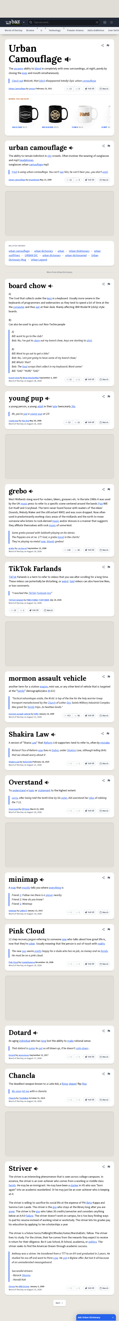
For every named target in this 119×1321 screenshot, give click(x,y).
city (49, 156)
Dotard (12, 1055)
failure (29, 1216)
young (33, 414)
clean (37, 340)
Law (34, 743)
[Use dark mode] (111, 22)
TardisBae (23, 1098)
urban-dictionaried (76, 255)
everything (55, 888)
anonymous (23, 1055)
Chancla (12, 1098)
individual (24, 1041)
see (62, 172)
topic (31, 790)
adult (40, 406)
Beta (89, 1203)
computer (18, 307)
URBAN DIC (31, 255)
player (49, 895)
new (64, 939)
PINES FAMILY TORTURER (37, 600)
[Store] (105, 22)
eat (38, 307)
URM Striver (23, 1286)
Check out (17, 81)
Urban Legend (39, 260)
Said (72, 581)
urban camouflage (17, 179)
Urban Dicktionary (79, 251)
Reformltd (27, 761)
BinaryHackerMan (31, 377)
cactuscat (22, 548)
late (55, 406)
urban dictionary (43, 251)
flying (65, 1084)
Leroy (15, 798)
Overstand (14, 809)
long (43, 1041)
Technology (55, 30)
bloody (51, 541)
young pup (13, 420)
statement (44, 790)
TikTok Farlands (16, 600)
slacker (74, 1185)
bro (49, 593)
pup (40, 414)
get (40, 1048)
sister (64, 798)
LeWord (23, 910)
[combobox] (63, 22)
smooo (32, 88)
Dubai (55, 750)
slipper (72, 1084)
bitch (42, 81)
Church (52, 703)
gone (12, 1211)
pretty (38, 951)
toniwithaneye (28, 962)
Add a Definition (96, 30)
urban (61, 251)
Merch (105, 88)
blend (38, 69)
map (13, 888)
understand (19, 790)
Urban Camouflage (17, 88)
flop (84, 1084)
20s (73, 406)
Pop (100, 504)
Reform (48, 743)
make (70, 1041)
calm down (82, 1048)
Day (69, 703)
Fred (14, 172)
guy (24, 951)
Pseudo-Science (75, 30)
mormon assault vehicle (20, 714)
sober (32, 944)
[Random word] (97, 22)
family (20, 691)
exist (105, 172)
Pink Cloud (13, 962)
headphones (26, 160)
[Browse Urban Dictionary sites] (15, 22)
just (25, 414)
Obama (26, 1275)
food (24, 367)
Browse (30, 30)
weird (65, 581)
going (32, 1048)
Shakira (71, 750)
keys (49, 298)
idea (91, 798)
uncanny (18, 69)
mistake (105, 743)
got (65, 1258)
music (24, 504)
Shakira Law (14, 761)
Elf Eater (26, 809)
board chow (14, 377)
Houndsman (34, 179)
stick (89, 340)
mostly (26, 888)
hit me (25, 1091)
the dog (25, 420)
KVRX (36, 714)
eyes (24, 73)
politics (92, 1242)
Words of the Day (13, 30)
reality (101, 944)
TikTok (12, 577)
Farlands (42, 593)
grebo (11, 548)
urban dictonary (51, 255)
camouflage (89, 81)
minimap (12, 910)
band (61, 537)
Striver (12, 1286)
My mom (16, 1091)
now (43, 541)
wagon (44, 687)
